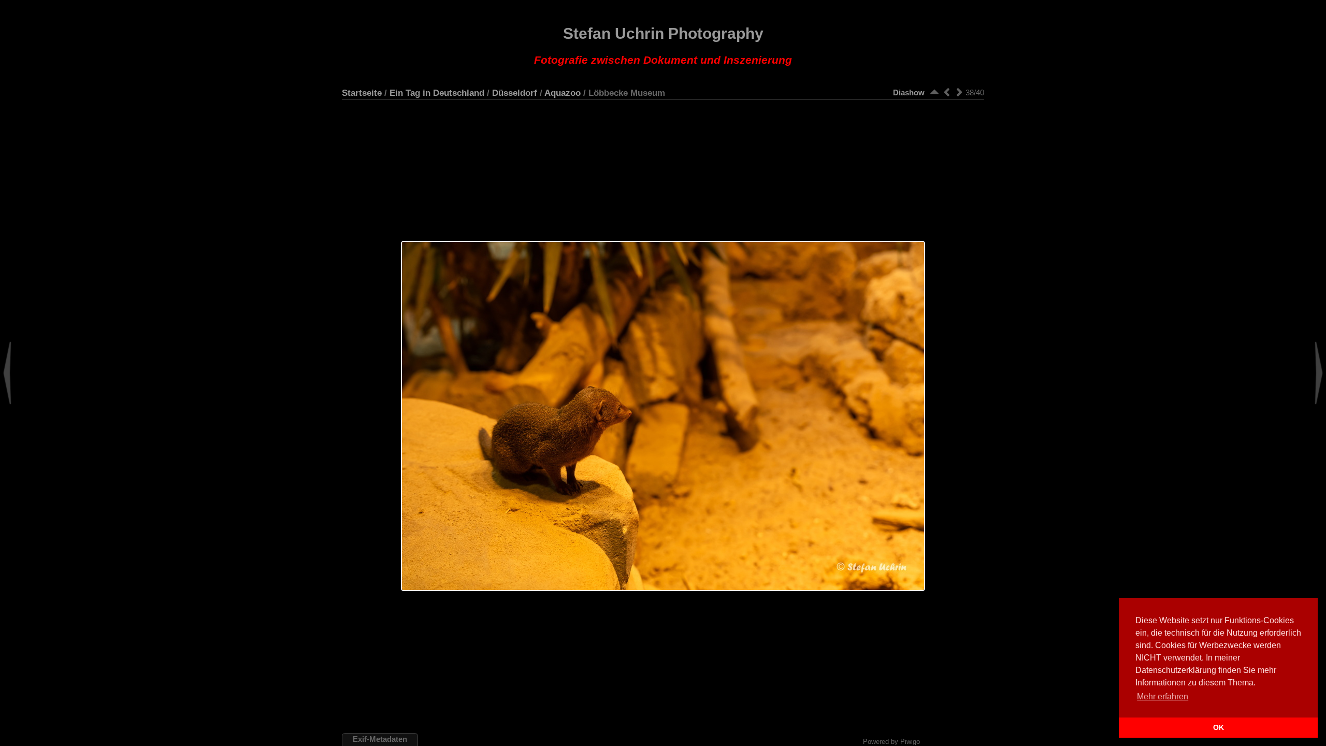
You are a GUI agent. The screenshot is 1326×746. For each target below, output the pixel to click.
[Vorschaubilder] (934, 92)
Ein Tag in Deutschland (437, 93)
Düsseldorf (514, 93)
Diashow (909, 92)
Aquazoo (562, 93)
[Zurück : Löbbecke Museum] (947, 92)
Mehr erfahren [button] (1162, 696)
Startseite (362, 93)
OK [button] (1218, 727)
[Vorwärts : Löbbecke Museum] (959, 92)
